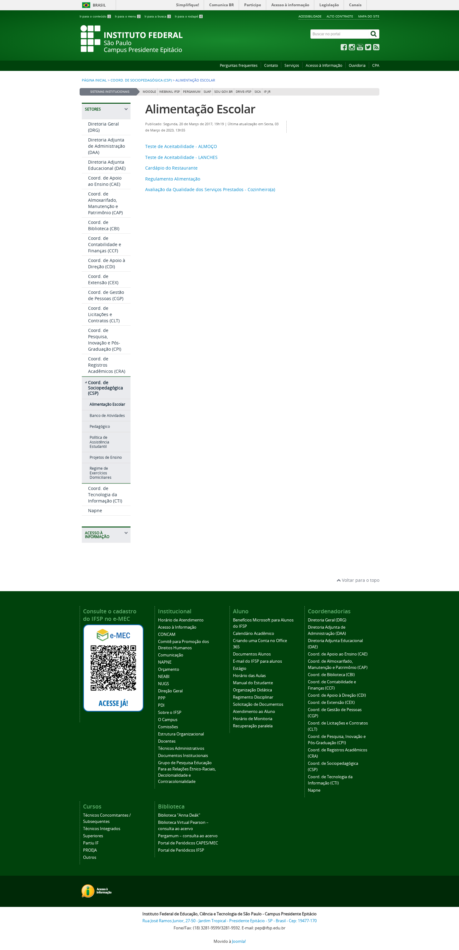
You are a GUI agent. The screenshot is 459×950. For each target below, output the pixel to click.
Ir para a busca (157, 16)
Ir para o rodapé (188, 16)
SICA (257, 92)
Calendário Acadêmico (253, 633)
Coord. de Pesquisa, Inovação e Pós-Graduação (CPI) (104, 339)
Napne (95, 510)
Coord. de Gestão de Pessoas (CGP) (106, 295)
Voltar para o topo (360, 580)
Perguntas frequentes (239, 65)
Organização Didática (252, 690)
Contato (271, 65)
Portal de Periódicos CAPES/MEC (188, 843)
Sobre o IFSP (169, 712)
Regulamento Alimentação (172, 179)
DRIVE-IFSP (243, 92)
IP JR (267, 92)
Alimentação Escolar (107, 404)
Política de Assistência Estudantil (99, 442)
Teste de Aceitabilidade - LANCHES (181, 157)
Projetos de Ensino (106, 457)
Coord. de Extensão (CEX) (103, 279)
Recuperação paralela (253, 726)
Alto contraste (340, 16)
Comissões (168, 727)
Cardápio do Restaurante (171, 168)
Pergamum (191, 92)
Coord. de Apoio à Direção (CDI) (106, 263)
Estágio (239, 668)
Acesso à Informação (324, 65)
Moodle (149, 92)
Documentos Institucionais (183, 755)
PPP (161, 698)
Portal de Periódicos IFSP (181, 850)
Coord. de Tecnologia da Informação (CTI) (105, 494)
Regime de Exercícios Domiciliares (100, 473)
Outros (89, 857)
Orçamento (168, 669)
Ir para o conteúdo (95, 16)
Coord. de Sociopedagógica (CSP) (141, 80)
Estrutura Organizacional (181, 734)
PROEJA (90, 850)
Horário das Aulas (249, 675)
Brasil (99, 5)
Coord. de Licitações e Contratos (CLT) (104, 314)
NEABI (164, 676)
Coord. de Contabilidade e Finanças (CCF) (104, 244)
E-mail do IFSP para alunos (257, 661)
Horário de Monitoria (252, 718)
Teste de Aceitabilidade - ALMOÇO (181, 146)
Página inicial (94, 80)
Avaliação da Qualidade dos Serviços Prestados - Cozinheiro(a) (210, 189)
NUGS (163, 683)
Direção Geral (170, 691)
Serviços (291, 65)
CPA (375, 65)
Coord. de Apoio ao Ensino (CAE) (104, 181)
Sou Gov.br (223, 92)
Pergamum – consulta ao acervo (188, 836)
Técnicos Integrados (101, 828)
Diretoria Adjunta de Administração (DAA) (106, 146)
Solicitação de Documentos (258, 704)
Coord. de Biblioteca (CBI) (103, 225)
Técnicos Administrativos (181, 748)
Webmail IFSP (169, 92)
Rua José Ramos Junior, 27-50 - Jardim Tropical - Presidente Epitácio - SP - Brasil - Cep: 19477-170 (229, 920)
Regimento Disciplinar (253, 697)
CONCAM (166, 634)
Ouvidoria (357, 65)
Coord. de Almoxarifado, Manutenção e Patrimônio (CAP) (105, 203)
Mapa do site (368, 16)
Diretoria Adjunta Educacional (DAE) (107, 165)
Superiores (93, 836)
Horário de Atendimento (181, 620)
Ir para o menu (127, 16)
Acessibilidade (310, 16)
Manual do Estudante (253, 682)
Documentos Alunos (252, 654)
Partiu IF (91, 843)
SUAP (207, 92)
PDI (161, 705)
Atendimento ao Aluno (254, 711)
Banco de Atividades (107, 415)
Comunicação (170, 655)
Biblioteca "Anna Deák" (179, 815)
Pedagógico (100, 426)
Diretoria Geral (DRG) (327, 620)
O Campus (167, 719)
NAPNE (164, 662)
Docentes (166, 741)
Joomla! (239, 941)
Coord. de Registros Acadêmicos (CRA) (106, 365)
